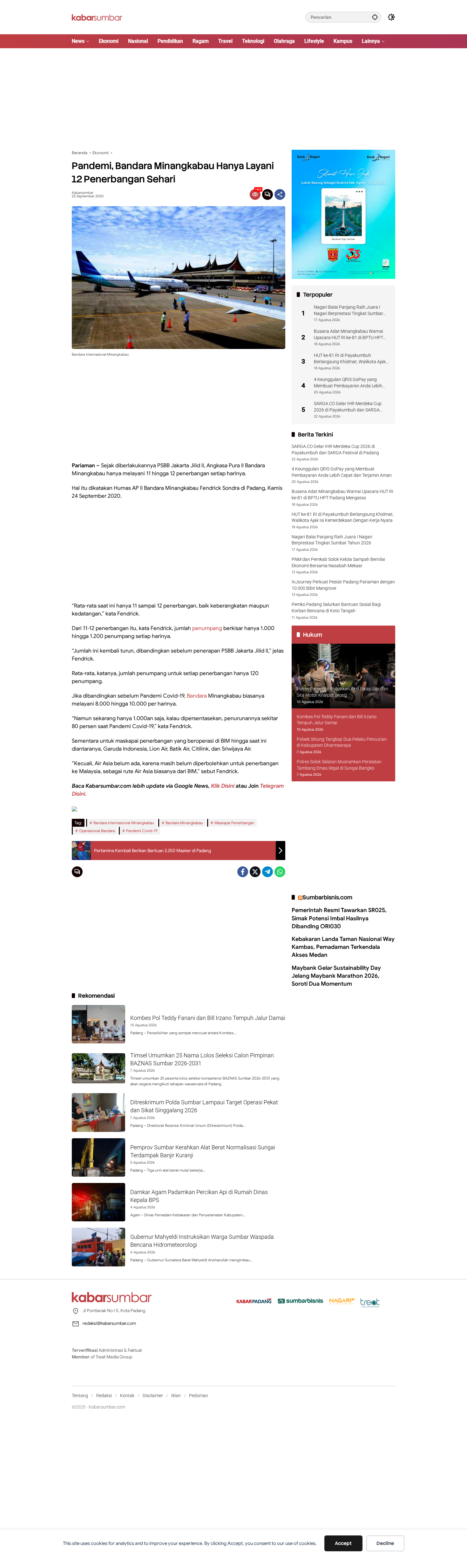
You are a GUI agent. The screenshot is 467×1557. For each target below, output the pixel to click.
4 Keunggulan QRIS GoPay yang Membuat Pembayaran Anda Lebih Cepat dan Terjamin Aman (348, 383)
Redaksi (104, 1395)
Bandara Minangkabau (184, 822)
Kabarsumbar (82, 192)
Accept (343, 1543)
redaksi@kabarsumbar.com (109, 1323)
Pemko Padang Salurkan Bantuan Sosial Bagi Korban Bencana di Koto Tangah (336, 607)
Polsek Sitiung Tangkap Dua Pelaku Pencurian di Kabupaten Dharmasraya (342, 742)
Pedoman (198, 1395)
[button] (375, 17)
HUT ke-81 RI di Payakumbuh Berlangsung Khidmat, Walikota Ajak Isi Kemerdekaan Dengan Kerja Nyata (350, 359)
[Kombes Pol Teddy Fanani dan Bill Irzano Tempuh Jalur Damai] (98, 1024)
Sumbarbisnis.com (327, 897)
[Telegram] (267, 871)
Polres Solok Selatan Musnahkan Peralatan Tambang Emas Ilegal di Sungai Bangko (339, 765)
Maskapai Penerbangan (234, 822)
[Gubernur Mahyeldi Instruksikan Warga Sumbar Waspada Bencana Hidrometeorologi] (98, 1247)
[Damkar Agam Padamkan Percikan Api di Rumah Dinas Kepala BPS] (98, 1202)
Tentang (80, 1395)
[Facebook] (242, 871)
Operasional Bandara (97, 830)
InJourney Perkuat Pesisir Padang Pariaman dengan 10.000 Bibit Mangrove (343, 585)
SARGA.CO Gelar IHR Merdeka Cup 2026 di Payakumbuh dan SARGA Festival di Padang (348, 407)
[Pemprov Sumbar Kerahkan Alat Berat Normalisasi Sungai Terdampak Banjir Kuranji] (98, 1157)
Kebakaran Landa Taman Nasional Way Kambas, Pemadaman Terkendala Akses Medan (343, 947)
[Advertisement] (233, 99)
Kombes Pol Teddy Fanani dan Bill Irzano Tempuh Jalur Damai (207, 1018)
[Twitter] (255, 871)
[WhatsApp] (279, 871)
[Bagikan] (279, 194)
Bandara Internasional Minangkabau (123, 822)
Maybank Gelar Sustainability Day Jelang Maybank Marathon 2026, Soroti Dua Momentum (336, 975)
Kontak (127, 1395)
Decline (385, 1543)
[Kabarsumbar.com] (97, 17)
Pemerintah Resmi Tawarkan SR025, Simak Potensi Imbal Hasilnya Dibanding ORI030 (339, 918)
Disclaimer (153, 1395)
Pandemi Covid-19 (142, 830)
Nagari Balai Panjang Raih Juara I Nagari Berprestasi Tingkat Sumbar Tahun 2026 (348, 311)
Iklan (176, 1395)
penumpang (207, 628)
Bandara (197, 696)
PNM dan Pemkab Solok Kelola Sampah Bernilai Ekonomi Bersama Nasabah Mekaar (338, 562)
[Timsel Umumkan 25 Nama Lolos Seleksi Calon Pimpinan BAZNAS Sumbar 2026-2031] (98, 1068)
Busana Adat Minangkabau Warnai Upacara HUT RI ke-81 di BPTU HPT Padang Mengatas (348, 335)
